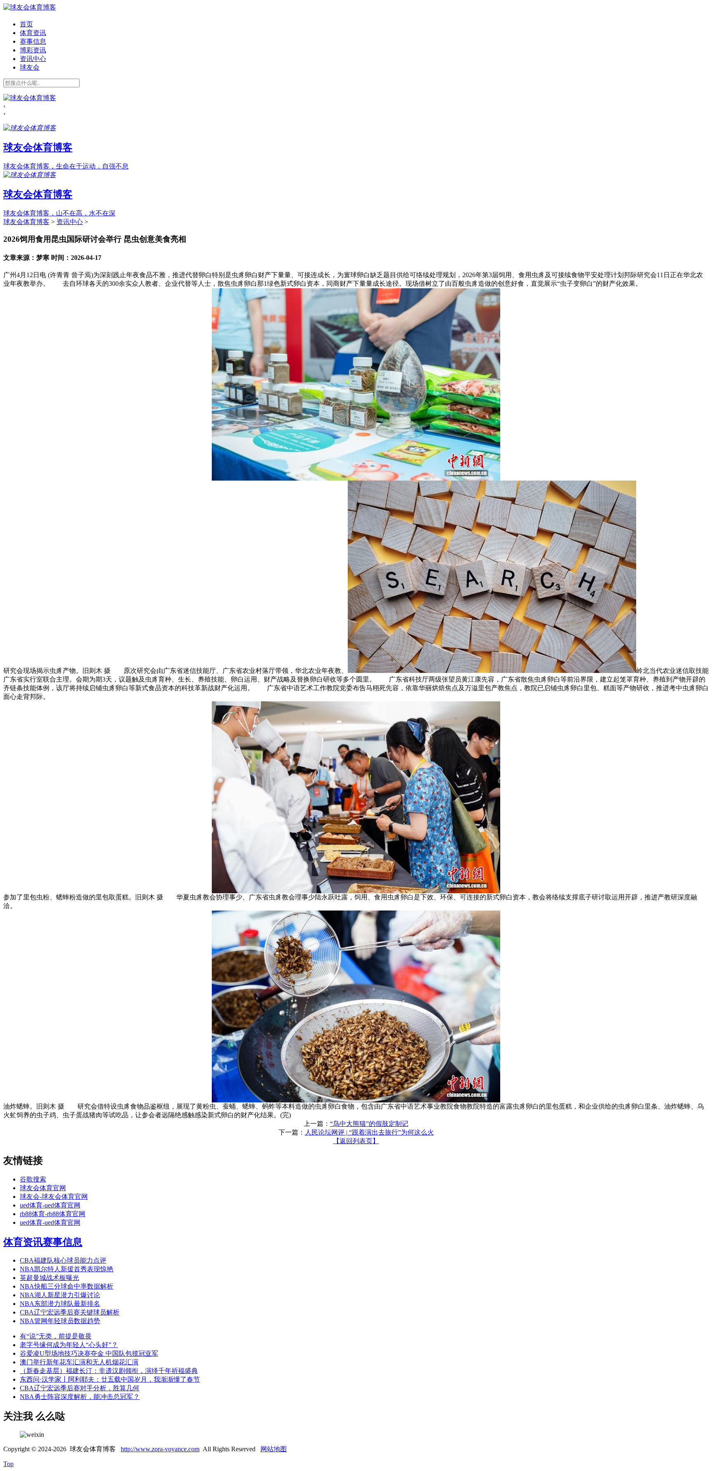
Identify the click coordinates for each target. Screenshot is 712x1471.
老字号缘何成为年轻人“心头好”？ (69, 1344)
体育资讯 (33, 32)
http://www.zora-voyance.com (160, 1448)
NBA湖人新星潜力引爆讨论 (60, 1294)
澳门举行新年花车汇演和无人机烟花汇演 (79, 1362)
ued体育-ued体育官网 (50, 1205)
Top (8, 1463)
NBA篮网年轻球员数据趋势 (60, 1320)
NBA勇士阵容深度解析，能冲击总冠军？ (80, 1396)
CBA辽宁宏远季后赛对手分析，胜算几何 (79, 1388)
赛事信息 (33, 41)
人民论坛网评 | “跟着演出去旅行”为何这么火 (369, 1132)
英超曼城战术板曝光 (49, 1277)
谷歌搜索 (33, 1179)
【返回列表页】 (356, 1140)
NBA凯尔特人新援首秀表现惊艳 (66, 1269)
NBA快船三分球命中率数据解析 (66, 1286)
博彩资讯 (33, 50)
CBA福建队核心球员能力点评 (63, 1260)
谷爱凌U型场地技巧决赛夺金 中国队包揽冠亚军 (89, 1353)
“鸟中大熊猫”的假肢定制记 (369, 1123)
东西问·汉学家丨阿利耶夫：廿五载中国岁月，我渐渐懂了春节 (110, 1379)
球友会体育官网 (43, 1187)
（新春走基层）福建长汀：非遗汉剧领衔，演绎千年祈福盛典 (109, 1370)
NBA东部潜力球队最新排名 (60, 1303)
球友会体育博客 (26, 221)
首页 (26, 24)
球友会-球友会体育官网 (54, 1196)
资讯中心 (33, 58)
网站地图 (273, 1448)
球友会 (30, 67)
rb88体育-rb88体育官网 (52, 1213)
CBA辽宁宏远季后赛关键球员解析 (69, 1312)
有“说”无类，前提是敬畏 (55, 1336)
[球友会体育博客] (29, 7)
